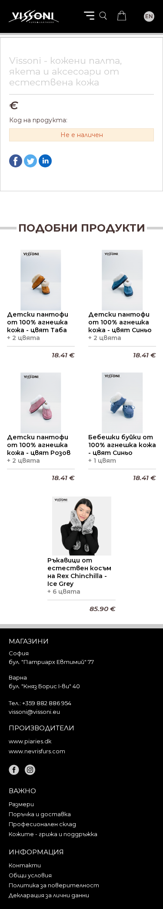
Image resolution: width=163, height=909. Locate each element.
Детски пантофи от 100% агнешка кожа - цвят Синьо (120, 322)
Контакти (25, 865)
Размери (21, 804)
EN (149, 16)
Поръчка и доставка (40, 814)
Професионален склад (42, 824)
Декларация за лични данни (49, 895)
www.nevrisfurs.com (37, 751)
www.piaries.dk (30, 741)
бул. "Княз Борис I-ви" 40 (44, 686)
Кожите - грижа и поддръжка (53, 834)
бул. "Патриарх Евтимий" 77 (51, 661)
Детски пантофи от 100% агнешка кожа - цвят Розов (38, 445)
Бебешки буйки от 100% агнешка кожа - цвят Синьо (122, 445)
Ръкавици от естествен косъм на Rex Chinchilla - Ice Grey (79, 572)
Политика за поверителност (54, 885)
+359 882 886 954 (46, 703)
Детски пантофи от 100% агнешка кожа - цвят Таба (37, 322)
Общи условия (30, 875)
